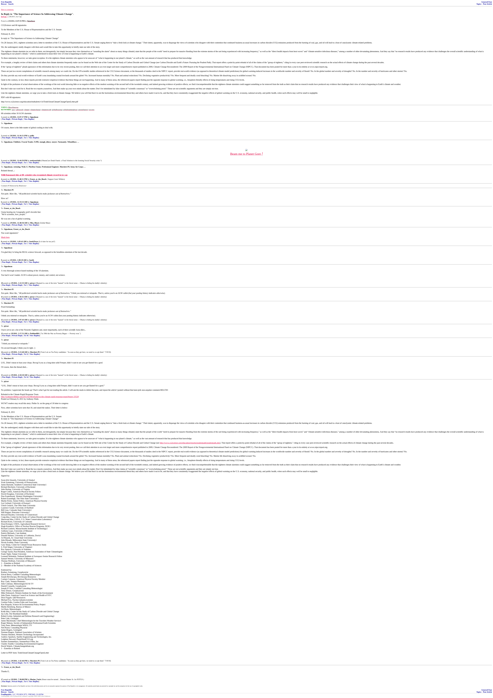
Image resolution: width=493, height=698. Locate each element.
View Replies (29, 119)
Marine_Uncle (35, 679)
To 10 (26, 336)
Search (10, 4)
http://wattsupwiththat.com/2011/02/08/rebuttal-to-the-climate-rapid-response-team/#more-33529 (40, 397)
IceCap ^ (4, 17)
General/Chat (486, 2)
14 (2, 352)
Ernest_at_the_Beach (38, 179)
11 (2, 297)
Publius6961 (35, 334)
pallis (32, 136)
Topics (478, 4)
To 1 (25, 138)
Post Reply (6, 119)
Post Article (487, 4)
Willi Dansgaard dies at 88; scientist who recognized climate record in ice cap (34, 175)
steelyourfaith (35, 161)
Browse (4, 4)
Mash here (5, 237)
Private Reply (17, 119)
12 (2, 320)
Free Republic (6, 2)
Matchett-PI (35, 352)
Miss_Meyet (34, 223)
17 (2, 679)
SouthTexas (33, 242)
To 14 (26, 377)
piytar (32, 283)
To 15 (26, 663)
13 (2, 334)
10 (2, 283)
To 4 (25, 225)
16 (2, 661)
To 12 (26, 354)
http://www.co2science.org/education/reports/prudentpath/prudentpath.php (190, 443)
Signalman (34, 117)
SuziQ (31, 260)
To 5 (25, 204)
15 (2, 375)
